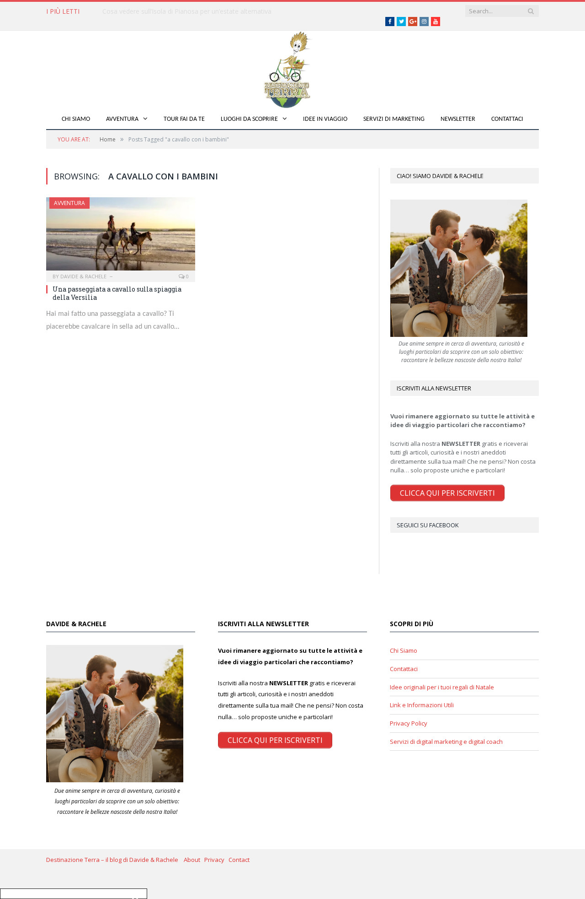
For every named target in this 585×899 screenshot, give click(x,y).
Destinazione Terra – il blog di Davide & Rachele (115, 860)
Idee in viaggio (325, 119)
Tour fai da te (184, 119)
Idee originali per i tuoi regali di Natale (442, 687)
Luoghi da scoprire (249, 119)
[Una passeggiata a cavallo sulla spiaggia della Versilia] (120, 236)
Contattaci (507, 119)
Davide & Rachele (83, 276)
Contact (239, 860)
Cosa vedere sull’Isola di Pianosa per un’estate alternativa (186, 11)
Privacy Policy (408, 723)
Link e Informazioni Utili (422, 705)
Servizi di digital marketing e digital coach (446, 741)
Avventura (122, 119)
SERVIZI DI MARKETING (394, 119)
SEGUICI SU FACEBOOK (428, 525)
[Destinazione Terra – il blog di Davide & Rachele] (292, 68)
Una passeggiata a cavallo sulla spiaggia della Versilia (117, 293)
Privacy (216, 860)
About (194, 860)
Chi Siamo (76, 119)
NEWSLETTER (458, 119)
